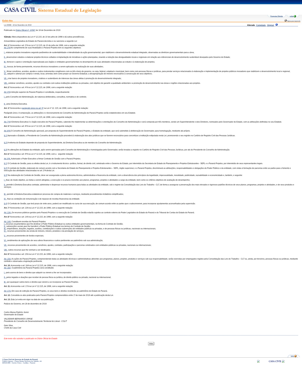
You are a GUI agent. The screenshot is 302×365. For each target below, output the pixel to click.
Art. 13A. (8, 212)
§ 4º (5, 203)
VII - (6, 78)
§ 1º (6, 135)
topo (292, 356)
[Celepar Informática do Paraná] (258, 362)
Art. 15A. (7, 259)
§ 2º (6, 143)
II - (5, 57)
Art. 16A (7, 268)
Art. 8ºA (7, 131)
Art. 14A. (7, 221)
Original (270, 25)
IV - (5, 67)
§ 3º (5, 150)
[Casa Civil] (275, 364)
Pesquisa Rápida (276, 16)
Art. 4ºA (7, 92)
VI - (5, 74)
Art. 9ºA (7, 159)
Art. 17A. (7, 291)
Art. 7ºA (7, 122)
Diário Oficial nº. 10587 (25, 30)
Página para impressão (293, 21)
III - (5, 62)
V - (5, 71)
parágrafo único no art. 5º (32, 108)
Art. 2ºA (7, 48)
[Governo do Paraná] (283, 362)
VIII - (6, 83)
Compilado (261, 25)
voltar (292, 16)
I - (5, 52)
